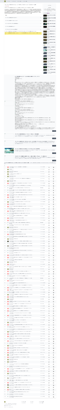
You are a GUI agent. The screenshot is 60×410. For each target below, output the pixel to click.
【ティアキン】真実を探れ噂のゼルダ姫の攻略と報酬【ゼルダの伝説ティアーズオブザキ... (21, 236)
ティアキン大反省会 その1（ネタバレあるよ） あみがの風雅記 (17, 199)
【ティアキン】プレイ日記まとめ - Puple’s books (15, 259)
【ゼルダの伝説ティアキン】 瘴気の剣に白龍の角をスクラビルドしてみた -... (19, 296)
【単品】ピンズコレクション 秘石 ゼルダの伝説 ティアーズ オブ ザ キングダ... (19, 338)
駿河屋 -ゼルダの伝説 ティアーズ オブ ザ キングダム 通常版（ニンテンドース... (19, 326)
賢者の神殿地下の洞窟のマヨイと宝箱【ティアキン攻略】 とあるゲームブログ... (19, 208)
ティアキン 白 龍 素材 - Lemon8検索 (52, 58)
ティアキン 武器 (19, 1)
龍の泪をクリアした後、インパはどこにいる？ (53, 66)
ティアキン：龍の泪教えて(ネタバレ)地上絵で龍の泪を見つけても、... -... (18, 282)
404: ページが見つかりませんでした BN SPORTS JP (16, 345)
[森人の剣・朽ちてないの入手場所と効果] (45, 16)
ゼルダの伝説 (11, 299)
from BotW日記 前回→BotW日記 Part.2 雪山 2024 (15, 396)
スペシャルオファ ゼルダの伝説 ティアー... (15, 252)
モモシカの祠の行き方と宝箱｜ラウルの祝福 (53, 39)
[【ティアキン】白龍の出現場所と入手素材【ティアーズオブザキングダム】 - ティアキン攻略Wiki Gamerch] (45, 53)
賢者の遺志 (10, 188)
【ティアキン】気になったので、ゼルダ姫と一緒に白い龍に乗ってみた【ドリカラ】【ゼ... (21, 194)
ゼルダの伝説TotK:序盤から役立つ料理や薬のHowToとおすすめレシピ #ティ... (19, 391)
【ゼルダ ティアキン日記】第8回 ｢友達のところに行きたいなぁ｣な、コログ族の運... (20, 266)
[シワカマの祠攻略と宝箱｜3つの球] (45, 34)
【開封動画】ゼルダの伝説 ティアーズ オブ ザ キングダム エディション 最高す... (20, 301)
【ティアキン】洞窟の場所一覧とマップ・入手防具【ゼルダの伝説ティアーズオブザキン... (21, 229)
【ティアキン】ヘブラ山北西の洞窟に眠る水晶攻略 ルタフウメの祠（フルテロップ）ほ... (21, 324)
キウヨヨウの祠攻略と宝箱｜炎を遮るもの (52, 36)
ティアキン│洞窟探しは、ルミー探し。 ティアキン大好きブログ (17, 319)
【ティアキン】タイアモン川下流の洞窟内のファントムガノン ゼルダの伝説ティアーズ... (21, 368)
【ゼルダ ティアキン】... (12, 264)
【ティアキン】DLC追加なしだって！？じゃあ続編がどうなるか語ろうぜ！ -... (19, 310)
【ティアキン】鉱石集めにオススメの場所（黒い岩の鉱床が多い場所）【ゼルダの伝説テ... (21, 243)
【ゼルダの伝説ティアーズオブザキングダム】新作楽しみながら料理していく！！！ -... (20, 271)
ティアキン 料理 (11, 197)
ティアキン (8, 1)
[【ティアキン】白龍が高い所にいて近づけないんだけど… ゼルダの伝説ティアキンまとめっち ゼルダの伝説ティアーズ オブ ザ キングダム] (45, 56)
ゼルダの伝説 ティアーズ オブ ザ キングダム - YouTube (16, 217)
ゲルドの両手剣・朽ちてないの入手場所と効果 (53, 20)
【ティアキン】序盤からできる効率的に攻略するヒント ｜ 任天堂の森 (18, 215)
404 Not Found (11, 268)
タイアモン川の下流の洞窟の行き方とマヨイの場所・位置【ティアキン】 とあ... (19, 213)
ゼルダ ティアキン (11, 190)
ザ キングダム (11, 172)
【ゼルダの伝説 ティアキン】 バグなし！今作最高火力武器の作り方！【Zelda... (19, 352)
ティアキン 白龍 (49, 53)
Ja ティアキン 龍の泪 (49, 67)
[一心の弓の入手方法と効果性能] (45, 27)
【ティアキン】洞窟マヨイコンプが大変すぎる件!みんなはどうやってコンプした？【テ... (20, 329)
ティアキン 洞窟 (11, 167)
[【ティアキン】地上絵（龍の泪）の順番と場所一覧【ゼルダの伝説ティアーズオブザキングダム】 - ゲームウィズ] (45, 73)
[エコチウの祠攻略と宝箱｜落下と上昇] (45, 62)
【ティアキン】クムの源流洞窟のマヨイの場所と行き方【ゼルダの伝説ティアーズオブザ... (21, 294)
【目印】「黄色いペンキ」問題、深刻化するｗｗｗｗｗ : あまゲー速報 (18, 380)
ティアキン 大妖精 (11, 211)
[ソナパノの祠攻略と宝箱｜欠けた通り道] (45, 32)
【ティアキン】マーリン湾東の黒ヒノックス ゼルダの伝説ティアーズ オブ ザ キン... (20, 287)
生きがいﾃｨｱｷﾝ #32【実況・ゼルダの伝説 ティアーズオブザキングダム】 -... (19, 347)
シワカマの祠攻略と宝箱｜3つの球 (51, 33)
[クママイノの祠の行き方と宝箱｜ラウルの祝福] (45, 70)
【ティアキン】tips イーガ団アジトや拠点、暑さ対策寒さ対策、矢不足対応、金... (19, 222)
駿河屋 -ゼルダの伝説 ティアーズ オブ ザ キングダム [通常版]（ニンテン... (19, 275)
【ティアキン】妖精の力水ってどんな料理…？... (15, 377)
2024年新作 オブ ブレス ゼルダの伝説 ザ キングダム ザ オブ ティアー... (18, 366)
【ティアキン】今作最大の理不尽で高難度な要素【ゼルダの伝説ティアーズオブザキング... (21, 206)
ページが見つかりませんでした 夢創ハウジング (15, 173)
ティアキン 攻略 (25, 1)
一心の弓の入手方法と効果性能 (51, 26)
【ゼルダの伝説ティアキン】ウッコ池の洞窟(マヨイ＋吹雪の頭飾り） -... (18, 166)
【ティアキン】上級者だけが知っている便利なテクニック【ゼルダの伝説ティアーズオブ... (21, 257)
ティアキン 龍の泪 (49, 73)
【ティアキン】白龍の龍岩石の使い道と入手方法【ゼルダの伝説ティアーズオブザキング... (21, 250)
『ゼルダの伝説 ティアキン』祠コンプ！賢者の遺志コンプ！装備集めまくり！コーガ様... (20, 278)
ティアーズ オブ (42, 169)
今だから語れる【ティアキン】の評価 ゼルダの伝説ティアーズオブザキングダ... (19, 187)
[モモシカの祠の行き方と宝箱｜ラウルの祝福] (45, 40)
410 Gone (10, 169)
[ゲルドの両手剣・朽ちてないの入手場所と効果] (45, 21)
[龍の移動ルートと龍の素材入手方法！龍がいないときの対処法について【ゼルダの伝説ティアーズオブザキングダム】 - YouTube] (45, 47)
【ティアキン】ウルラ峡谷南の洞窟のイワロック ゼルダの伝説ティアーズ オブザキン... (20, 315)
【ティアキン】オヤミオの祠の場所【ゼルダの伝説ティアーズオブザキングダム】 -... (20, 201)
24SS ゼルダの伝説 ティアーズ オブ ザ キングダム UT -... (16, 280)
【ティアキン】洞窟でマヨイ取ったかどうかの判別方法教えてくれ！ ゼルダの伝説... (20, 185)
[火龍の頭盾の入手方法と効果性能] (45, 18)
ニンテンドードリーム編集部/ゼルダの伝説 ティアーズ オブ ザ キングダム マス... (19, 387)
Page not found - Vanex (12, 176)
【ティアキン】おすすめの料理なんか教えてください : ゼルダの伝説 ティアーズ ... (20, 375)
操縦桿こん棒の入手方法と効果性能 (51, 23)
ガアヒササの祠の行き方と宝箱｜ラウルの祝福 (53, 42)
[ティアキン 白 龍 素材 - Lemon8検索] (45, 59)
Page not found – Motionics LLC (13, 171)
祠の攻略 (48, 32)
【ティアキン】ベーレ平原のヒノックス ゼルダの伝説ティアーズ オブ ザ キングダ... (20, 303)
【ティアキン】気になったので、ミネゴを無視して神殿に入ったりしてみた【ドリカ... (20, 273)
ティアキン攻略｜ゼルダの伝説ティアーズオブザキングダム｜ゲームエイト (19, 354)
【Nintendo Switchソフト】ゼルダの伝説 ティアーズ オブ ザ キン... (18, 322)
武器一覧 (48, 16)
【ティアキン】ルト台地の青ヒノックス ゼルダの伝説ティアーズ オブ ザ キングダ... (20, 382)
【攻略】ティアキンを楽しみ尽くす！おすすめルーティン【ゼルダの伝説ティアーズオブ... (21, 289)
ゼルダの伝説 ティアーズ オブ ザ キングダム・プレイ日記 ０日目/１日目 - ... (19, 224)
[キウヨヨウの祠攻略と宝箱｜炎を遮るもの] (45, 37)
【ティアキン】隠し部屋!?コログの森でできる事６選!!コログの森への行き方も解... (20, 333)
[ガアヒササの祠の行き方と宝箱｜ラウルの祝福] (45, 43)
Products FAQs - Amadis (12, 180)
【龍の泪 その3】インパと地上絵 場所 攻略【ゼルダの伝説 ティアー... (18, 220)
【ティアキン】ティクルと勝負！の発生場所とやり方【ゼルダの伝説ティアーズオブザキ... (21, 384)
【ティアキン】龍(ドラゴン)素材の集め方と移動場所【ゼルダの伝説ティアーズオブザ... (20, 192)
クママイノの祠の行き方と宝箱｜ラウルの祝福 (53, 69)
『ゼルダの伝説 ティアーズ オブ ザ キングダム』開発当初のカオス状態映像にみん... (20, 178)
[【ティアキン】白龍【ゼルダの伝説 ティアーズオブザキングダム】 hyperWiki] (45, 50)
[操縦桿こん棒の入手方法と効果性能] (45, 24)
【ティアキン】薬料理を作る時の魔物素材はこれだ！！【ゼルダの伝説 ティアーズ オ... (20, 308)
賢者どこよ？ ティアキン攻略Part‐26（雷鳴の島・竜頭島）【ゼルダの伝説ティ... (20, 389)
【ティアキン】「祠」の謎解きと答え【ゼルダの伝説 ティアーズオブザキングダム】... (20, 317)
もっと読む (54, 138)
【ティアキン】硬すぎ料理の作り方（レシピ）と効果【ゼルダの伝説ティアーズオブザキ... (21, 245)
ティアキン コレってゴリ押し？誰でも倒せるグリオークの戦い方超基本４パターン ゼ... (20, 340)
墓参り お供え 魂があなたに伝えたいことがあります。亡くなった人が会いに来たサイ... (20, 331)
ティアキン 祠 (13, 1)
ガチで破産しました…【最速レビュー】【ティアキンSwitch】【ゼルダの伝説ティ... (20, 336)
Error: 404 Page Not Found (13, 361)
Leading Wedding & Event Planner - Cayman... (15, 231)
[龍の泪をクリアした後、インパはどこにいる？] (45, 67)
